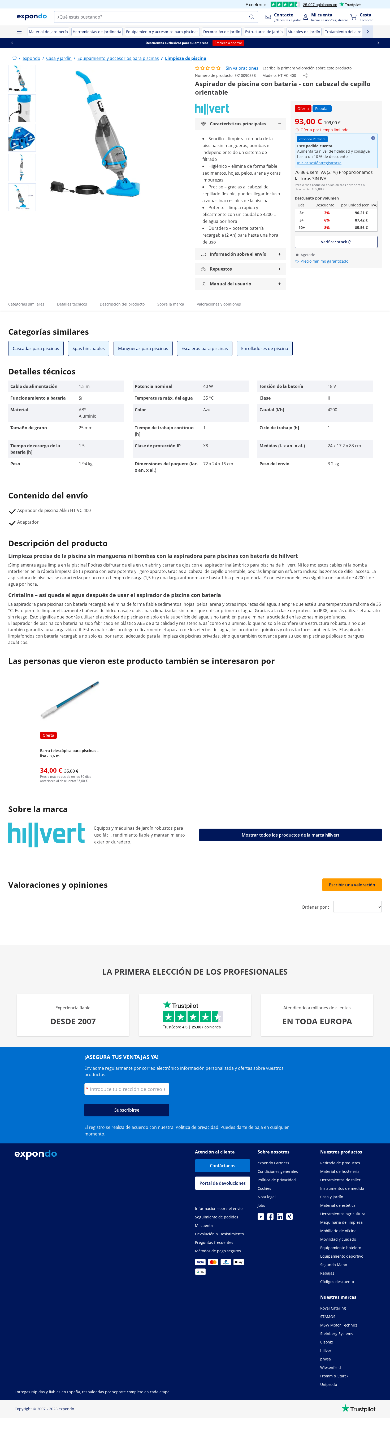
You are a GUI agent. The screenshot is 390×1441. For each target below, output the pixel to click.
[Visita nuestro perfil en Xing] (289, 1218)
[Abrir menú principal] (19, 32)
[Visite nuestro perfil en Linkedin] (280, 1218)
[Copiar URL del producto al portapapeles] (305, 75)
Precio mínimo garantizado (324, 261)
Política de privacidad (197, 1127)
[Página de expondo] (14, 58)
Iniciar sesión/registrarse (319, 162)
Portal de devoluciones (223, 1183)
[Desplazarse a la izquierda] (12, 43)
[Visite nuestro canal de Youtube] (261, 1218)
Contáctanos (222, 1166)
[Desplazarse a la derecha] (378, 43)
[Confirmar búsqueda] (251, 17)
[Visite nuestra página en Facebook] (270, 1218)
